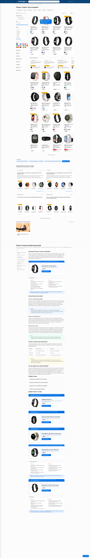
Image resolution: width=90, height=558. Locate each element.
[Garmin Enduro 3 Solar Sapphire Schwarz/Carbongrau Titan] (57, 81)
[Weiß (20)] (18, 44)
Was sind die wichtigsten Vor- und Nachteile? (36, 161)
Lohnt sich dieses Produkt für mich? (22, 161)
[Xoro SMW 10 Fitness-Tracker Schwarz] (57, 101)
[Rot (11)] (25, 44)
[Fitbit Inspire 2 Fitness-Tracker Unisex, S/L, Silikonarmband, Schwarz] (57, 123)
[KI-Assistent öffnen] (69, 1)
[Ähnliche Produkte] (39, 22)
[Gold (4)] (20, 45)
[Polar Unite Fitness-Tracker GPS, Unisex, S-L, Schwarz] (35, 101)
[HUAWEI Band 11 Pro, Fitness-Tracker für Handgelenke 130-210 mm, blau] (68, 101)
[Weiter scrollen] (73, 64)
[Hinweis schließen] (51, 20)
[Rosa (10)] (27, 44)
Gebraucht (50, 10)
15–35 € (35, 10)
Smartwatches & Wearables (31, 4)
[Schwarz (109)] (17, 44)
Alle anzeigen (18, 39)
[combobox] (44, 2)
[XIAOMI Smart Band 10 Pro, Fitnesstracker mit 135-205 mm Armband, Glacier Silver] (68, 143)
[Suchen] (58, 1)
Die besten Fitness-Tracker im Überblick (21, 253)
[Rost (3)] (27, 45)
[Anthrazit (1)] (20, 47)
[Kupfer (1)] (25, 47)
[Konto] (73, 1)
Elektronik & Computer (22, 4)
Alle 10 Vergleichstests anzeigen (45, 218)
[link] (30, 52)
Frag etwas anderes (66, 161)
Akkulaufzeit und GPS (20, 261)
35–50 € (39, 10)
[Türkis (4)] (23, 45)
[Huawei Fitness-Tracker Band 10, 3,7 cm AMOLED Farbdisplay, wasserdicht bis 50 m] (35, 46)
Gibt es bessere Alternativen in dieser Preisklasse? (53, 161)
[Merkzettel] (71, 1)
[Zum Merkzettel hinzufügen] (39, 24)
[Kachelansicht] (71, 13)
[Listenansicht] (73, 13)
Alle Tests (72, 57)
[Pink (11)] (23, 44)
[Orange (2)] (18, 47)
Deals (25, 10)
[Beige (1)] (22, 47)
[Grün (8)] (17, 45)
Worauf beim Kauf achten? (21, 255)
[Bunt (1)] (23, 47)
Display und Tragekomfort (21, 259)
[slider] (16, 24)
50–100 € (44, 10)
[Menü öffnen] (17, 1)
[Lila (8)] (18, 45)
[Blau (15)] (20, 44)
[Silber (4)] (22, 45)
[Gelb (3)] (25, 45)
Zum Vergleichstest (39, 191)
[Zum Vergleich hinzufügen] (39, 20)
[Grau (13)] (22, 44)
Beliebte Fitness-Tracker (21, 269)
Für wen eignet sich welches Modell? (21, 266)
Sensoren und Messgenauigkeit (20, 257)
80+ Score (30, 10)
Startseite (16, 4)
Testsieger (19, 10)
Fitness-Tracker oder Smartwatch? (20, 263)
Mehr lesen (18, 178)
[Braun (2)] (17, 47)
